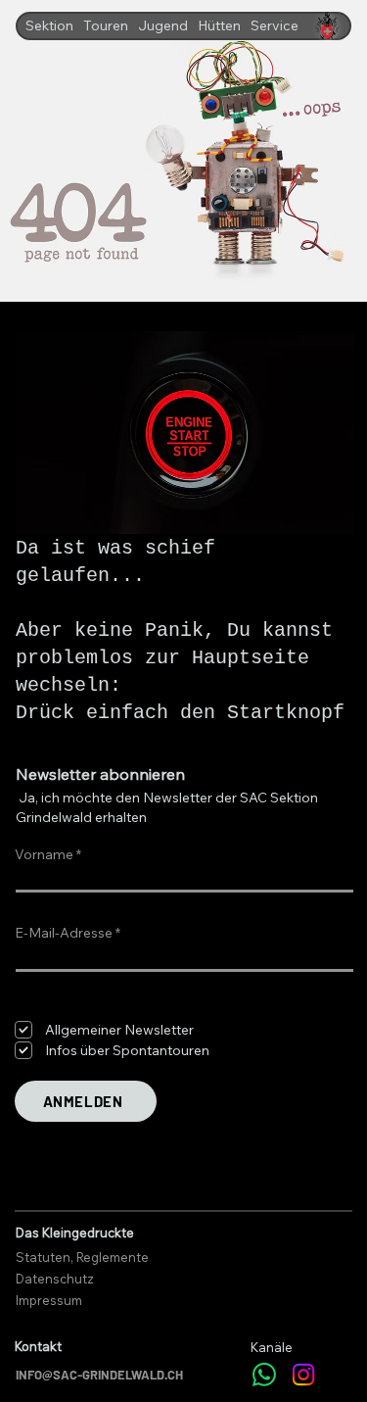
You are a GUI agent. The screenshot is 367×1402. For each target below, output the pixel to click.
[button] (49, 25)
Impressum (49, 1300)
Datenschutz (55, 1278)
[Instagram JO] (303, 1374)
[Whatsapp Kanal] (264, 1374)
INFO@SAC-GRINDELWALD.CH (99, 1374)
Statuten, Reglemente (82, 1257)
